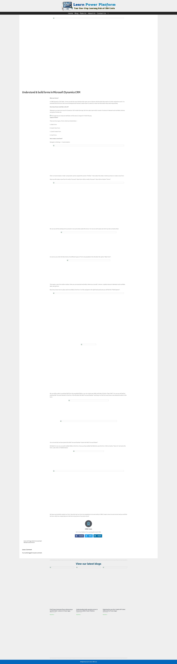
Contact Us (101, 13)
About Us (91, 13)
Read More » (52, 614)
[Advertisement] (88, 636)
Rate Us (83, 13)
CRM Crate (88, 529)
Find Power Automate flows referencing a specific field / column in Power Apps (61, 610)
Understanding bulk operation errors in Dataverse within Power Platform (87, 610)
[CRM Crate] (88, 523)
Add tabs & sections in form (29, 542)
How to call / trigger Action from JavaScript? (33, 541)
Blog (76, 13)
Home (70, 13)
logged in (30, 553)
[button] (108, 13)
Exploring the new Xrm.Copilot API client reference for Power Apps (114, 610)
